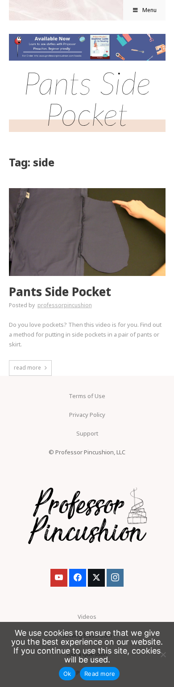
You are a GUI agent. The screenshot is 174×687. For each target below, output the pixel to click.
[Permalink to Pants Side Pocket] (87, 191)
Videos (87, 617)
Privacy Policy (87, 415)
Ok (67, 673)
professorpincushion (64, 305)
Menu (149, 10)
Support (87, 433)
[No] (162, 654)
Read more (99, 673)
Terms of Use (87, 396)
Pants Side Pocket (60, 292)
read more (27, 367)
